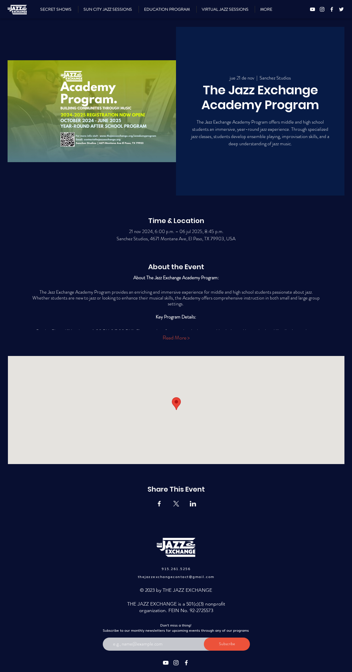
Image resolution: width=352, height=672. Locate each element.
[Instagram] (322, 9)
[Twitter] (341, 9)
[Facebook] (332, 9)
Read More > (176, 338)
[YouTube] (312, 9)
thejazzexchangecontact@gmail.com (176, 576)
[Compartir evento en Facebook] (159, 503)
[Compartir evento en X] (176, 503)
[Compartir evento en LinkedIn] (193, 503)
